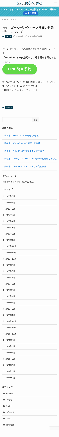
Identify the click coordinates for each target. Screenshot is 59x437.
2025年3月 (10, 302)
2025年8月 (10, 271)
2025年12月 (10, 246)
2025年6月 (10, 284)
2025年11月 (10, 252)
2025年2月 (10, 309)
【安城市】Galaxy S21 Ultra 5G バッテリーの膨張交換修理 (29, 159)
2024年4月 (10, 371)
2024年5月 (10, 365)
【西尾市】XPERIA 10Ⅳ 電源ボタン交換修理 (23, 151)
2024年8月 (10, 346)
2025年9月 (10, 265)
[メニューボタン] (55, 3)
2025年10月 (10, 259)
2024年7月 (10, 352)
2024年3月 (10, 377)
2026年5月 (10, 215)
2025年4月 (10, 296)
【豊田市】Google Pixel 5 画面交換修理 (20, 135)
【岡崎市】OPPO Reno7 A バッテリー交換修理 (24, 166)
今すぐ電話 (30, 13)
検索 (35, 120)
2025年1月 (10, 315)
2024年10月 (10, 334)
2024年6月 (10, 359)
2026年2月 (10, 234)
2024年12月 (10, 321)
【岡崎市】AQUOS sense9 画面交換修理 (21, 143)
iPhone (9, 400)
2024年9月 (10, 340)
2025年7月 (10, 277)
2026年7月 (10, 202)
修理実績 (10, 425)
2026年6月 (10, 209)
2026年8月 (10, 196)
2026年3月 (10, 227)
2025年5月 (10, 290)
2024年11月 (10, 327)
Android (9, 393)
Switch (9, 406)
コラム (9, 418)
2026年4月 (10, 221)
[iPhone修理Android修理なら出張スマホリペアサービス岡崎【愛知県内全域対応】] (29, 3)
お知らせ (8, 36)
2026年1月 (10, 240)
